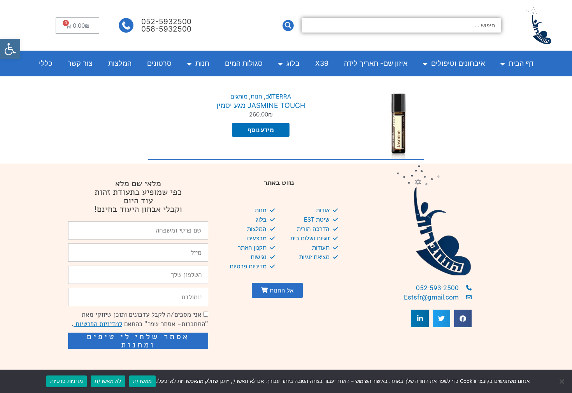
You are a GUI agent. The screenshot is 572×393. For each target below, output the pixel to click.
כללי (45, 63)
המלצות (120, 63)
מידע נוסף (260, 130)
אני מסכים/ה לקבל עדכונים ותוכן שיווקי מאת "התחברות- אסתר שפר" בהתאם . (140, 319)
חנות (202, 63)
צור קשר (80, 63)
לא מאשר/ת (108, 381)
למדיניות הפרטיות (98, 323)
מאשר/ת (142, 381)
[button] (10, 49)
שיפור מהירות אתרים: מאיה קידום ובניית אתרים (142, 360)
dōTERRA (278, 96)
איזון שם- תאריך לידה (375, 63)
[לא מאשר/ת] (562, 381)
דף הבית (521, 63)
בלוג (293, 63)
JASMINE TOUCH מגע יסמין (261, 105)
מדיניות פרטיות (66, 381)
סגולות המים (244, 63)
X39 (321, 63)
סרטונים (159, 63)
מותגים (238, 96)
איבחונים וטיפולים (458, 63)
